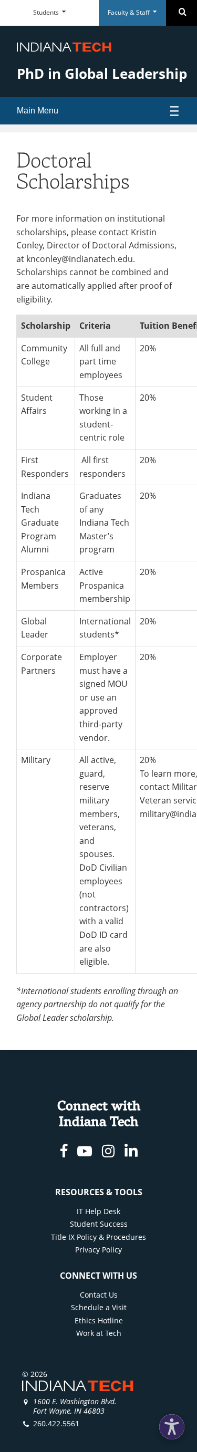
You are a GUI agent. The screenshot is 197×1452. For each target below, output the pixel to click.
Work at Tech (98, 1333)
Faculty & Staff (129, 12)
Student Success (99, 1224)
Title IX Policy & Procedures (98, 1237)
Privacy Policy (98, 1250)
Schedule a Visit (99, 1307)
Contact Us (99, 1295)
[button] (171, 1426)
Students (46, 12)
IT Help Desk (98, 1211)
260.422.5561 (56, 1423)
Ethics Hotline (99, 1320)
